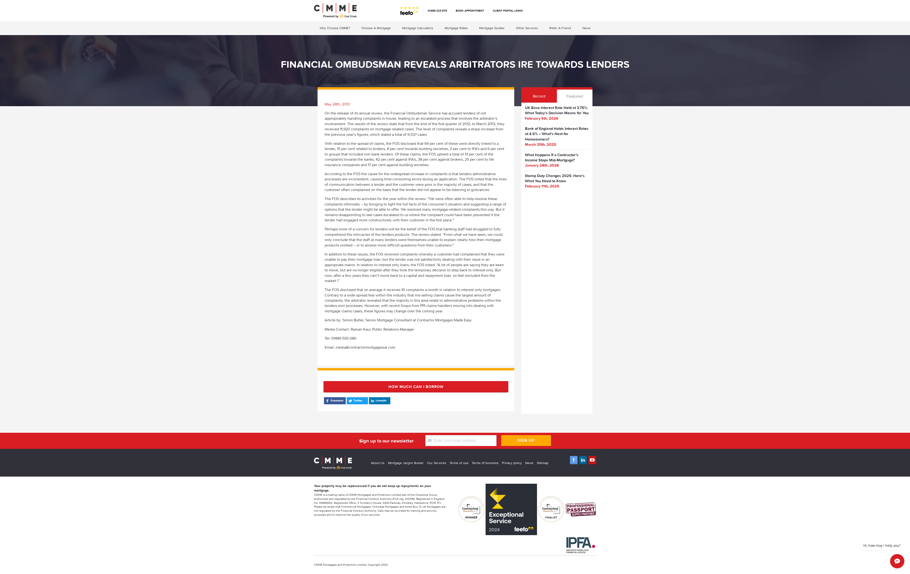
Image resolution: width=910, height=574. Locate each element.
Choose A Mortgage (376, 28)
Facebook (337, 400)
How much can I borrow (416, 386)
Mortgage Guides (492, 28)
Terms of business (485, 463)
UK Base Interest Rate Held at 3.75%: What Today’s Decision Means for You (557, 110)
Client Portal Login (508, 10)
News (586, 28)
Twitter (357, 400)
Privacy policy (512, 463)
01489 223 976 (437, 10)
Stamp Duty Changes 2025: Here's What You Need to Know (555, 178)
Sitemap (542, 463)
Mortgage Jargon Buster (406, 463)
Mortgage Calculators (417, 28)
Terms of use (459, 463)
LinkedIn (381, 400)
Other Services (527, 28)
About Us (378, 463)
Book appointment (470, 10)
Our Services (436, 463)
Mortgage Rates (456, 28)
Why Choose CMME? (335, 28)
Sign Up (526, 440)
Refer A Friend (560, 28)
